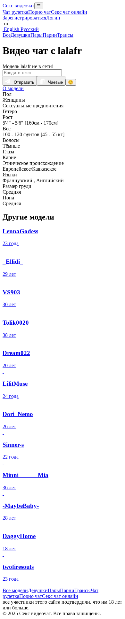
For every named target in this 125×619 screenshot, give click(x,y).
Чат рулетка (15, 12)
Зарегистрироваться (24, 17)
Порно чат (39, 12)
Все (7, 35)
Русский (29, 29)
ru (5, 23)
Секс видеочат (18, 5)
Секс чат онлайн (69, 12)
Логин (53, 17)
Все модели (15, 590)
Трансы (65, 35)
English (11, 29)
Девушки (20, 35)
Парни (50, 35)
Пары (36, 35)
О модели (13, 88)
